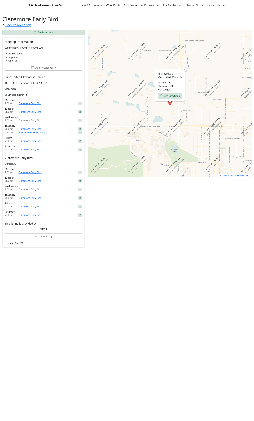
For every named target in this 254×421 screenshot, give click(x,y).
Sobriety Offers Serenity (32, 132)
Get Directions (46, 32)
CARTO (248, 175)
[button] (170, 103)
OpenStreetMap (236, 175)
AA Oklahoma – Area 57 (46, 5)
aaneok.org (45, 236)
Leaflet (224, 175)
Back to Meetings (18, 25)
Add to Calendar (44, 67)
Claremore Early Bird (30, 103)
